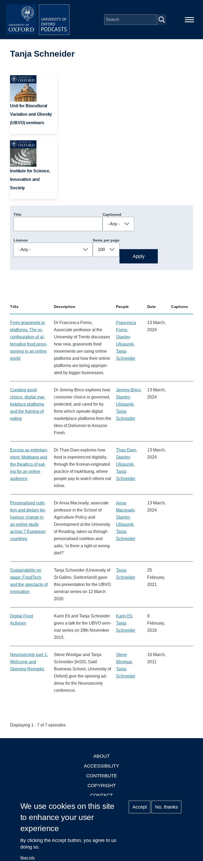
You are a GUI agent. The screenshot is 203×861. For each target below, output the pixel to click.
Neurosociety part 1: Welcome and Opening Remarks (29, 661)
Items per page (106, 240)
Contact (101, 795)
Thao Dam (126, 450)
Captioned (112, 214)
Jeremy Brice (128, 390)
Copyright (101, 785)
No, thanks (166, 807)
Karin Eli (124, 616)
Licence (20, 240)
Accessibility (101, 766)
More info (27, 858)
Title (17, 214)
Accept (139, 807)
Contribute (101, 775)
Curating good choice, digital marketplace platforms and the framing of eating (27, 404)
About (101, 756)
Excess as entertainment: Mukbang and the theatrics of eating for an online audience (29, 464)
